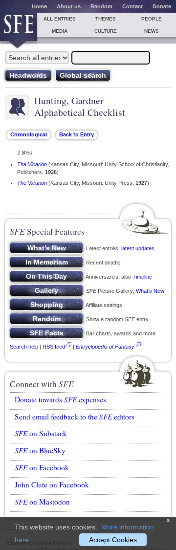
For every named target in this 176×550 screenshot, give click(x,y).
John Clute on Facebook (52, 484)
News (151, 31)
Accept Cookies (113, 540)
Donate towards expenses (60, 399)
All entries (60, 19)
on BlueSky (40, 450)
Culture (105, 31)
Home (39, 6)
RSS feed (54, 347)
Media (59, 31)
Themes (105, 19)
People (151, 19)
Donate (162, 6)
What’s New (150, 291)
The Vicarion (32, 164)
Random (101, 6)
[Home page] (18, 27)
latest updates (137, 248)
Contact (132, 6)
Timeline (142, 277)
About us (69, 6)
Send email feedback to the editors (74, 416)
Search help (24, 347)
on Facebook (42, 467)
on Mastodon (42, 501)
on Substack (41, 433)
